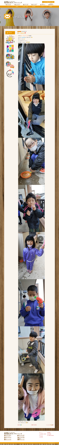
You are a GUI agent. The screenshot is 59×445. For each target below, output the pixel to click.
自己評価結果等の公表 (48, 1)
